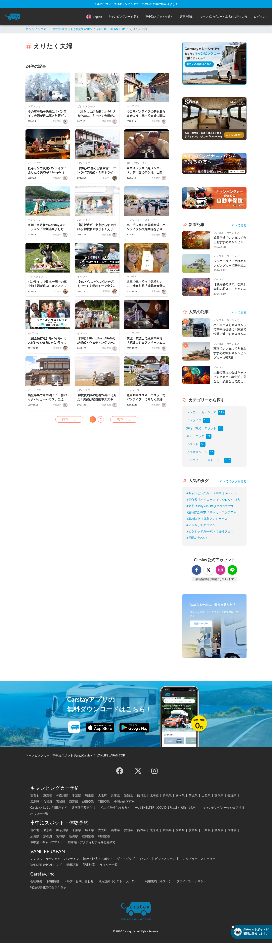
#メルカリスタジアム (200, 525)
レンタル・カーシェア (201, 412)
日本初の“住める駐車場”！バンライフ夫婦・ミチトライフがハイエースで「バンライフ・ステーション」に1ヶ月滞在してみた (96, 171)
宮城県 (60, 801)
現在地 (34, 795)
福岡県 (141, 795)
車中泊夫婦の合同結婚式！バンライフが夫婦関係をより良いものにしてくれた (146, 227)
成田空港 (88, 801)
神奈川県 (62, 795)
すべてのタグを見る (233, 481)
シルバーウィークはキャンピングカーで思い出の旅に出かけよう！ (136, 4)
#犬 (237, 499)
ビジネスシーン (196, 452)
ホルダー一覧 (39, 813)
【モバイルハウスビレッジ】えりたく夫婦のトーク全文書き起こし (96, 284)
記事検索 (89, 864)
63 (202, 444)
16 (211, 452)
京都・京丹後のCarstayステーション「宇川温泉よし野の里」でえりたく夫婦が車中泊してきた (47, 227)
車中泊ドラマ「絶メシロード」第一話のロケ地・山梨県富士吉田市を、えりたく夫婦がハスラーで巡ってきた (146, 171)
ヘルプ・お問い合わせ (79, 881)
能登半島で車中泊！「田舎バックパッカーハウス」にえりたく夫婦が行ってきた (47, 398)
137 (227, 460)
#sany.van (202, 506)
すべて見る (239, 225)
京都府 (47, 801)
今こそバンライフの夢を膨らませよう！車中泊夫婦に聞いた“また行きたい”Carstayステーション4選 (146, 114)
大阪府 (102, 795)
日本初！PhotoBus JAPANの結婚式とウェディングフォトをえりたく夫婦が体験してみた (96, 341)
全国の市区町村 (124, 801)
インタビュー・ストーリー (204, 460)
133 (206, 420)
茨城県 (193, 795)
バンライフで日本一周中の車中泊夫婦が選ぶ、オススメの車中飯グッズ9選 (47, 284)
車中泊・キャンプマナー (46, 842)
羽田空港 (104, 801)
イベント (192, 444)
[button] (123, 16)
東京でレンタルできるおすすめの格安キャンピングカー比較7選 (229, 353)
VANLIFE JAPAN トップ (46, 864)
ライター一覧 (109, 864)
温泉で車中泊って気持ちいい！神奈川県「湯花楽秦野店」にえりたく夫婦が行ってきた (146, 284)
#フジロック (225, 499)
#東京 (190, 506)
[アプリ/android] (134, 727)
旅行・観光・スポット (201, 428)
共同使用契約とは (84, 807)
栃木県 (180, 795)
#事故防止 (193, 518)
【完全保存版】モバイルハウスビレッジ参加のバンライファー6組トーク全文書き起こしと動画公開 (47, 341)
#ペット (231, 493)
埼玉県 (89, 795)
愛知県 (128, 795)
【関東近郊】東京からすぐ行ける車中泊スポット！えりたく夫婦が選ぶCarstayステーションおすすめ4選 (96, 227)
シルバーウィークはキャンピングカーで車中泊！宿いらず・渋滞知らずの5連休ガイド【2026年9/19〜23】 (229, 264)
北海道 (154, 795)
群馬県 (167, 795)
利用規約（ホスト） (158, 881)
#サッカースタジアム (222, 512)
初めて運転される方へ (115, 807)
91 (208, 436)
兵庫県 (115, 795)
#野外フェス (225, 531)
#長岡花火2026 (196, 537)
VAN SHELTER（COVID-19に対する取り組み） (166, 807)
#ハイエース (207, 499)
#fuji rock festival (221, 506)
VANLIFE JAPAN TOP (111, 29)
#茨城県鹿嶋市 (196, 512)
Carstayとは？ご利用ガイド (48, 807)
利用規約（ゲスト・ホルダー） (119, 881)
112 (221, 412)
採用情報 (53, 881)
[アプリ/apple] (100, 727)
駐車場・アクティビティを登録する (92, 842)
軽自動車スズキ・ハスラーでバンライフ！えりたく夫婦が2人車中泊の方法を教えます (146, 398)
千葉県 (76, 795)
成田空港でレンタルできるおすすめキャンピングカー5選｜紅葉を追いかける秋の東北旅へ (229, 240)
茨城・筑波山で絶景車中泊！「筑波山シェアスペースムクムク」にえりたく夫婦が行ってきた (146, 341)
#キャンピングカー (199, 493)
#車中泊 (219, 493)
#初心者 (191, 499)
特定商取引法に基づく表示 (48, 887)
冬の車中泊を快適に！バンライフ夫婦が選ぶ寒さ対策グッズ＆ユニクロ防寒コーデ (47, 114)
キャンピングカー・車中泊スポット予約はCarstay (58, 29)
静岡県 (218, 795)
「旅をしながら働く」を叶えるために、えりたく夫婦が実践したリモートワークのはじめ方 (96, 114)
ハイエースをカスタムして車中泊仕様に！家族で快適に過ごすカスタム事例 (229, 329)
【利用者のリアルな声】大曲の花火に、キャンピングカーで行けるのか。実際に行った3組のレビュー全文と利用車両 (229, 287)
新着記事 (72, 864)
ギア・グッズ (195, 436)
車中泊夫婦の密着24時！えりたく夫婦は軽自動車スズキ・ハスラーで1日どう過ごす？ (97, 398)
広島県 (34, 801)
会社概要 (36, 881)
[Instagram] (154, 770)
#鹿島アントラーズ (214, 518)
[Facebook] (119, 770)
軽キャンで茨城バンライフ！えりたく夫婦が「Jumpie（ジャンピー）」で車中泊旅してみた (47, 171)
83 (220, 428)
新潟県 (73, 801)
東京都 (47, 795)
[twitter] (138, 770)
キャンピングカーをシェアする (224, 807)
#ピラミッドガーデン (200, 531)
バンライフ (193, 420)
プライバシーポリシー (191, 881)
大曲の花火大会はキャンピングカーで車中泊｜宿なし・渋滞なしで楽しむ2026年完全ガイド (229, 377)
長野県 (231, 795)
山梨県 (206, 795)
